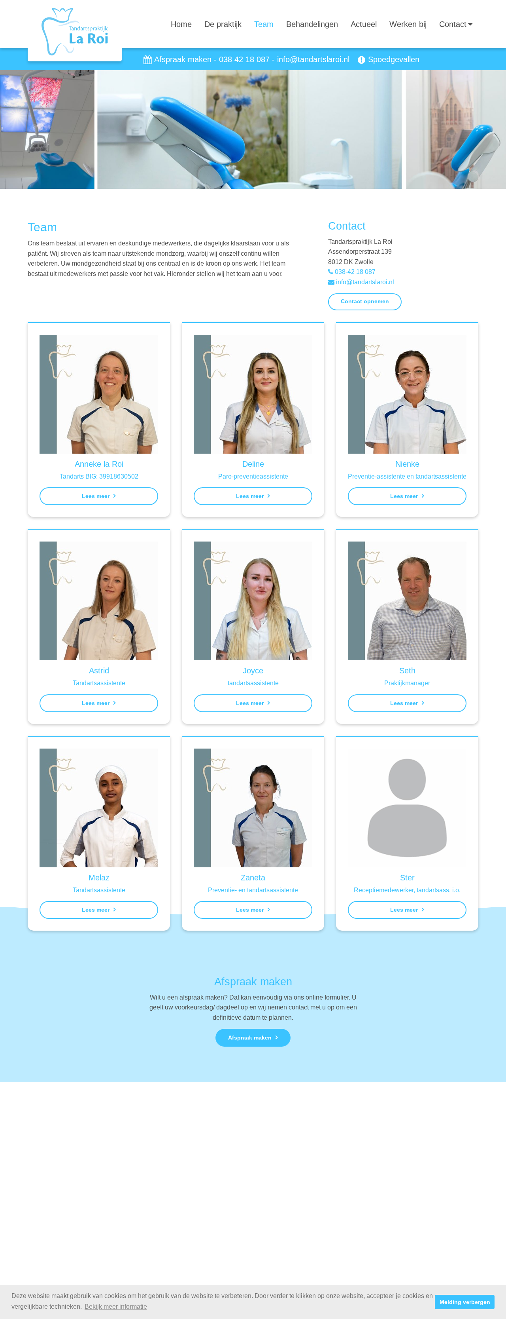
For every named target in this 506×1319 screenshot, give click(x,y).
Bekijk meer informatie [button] (116, 1306)
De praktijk (223, 24)
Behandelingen (312, 24)
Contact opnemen (365, 301)
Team (264, 24)
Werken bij (408, 24)
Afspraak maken (182, 59)
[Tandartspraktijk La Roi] (75, 31)
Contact (452, 24)
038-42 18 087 (354, 271)
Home (181, 24)
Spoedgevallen (393, 59)
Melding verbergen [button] (465, 1302)
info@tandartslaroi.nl (313, 59)
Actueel (364, 24)
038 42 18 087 (244, 59)
